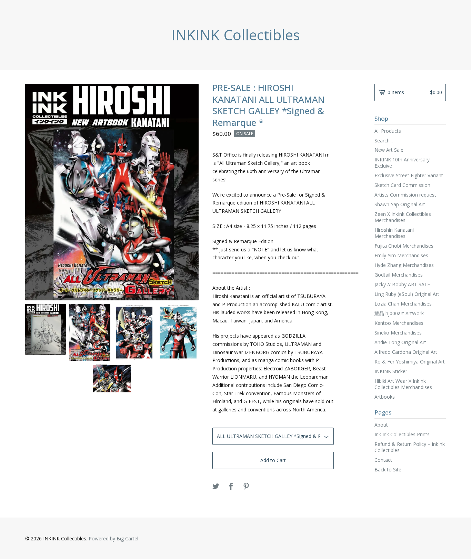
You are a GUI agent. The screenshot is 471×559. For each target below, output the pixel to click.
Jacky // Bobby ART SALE (402, 284)
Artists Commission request (405, 194)
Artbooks (384, 396)
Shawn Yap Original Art (399, 204)
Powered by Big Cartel (113, 538)
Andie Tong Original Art (400, 342)
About (381, 424)
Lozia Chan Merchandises (403, 303)
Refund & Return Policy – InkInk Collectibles (409, 447)
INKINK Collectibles (235, 35)
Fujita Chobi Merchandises (403, 245)
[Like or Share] (231, 486)
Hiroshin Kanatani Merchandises (394, 233)
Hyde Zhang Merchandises (404, 265)
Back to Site (387, 469)
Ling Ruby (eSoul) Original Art (406, 294)
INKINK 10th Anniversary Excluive (402, 162)
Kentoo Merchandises (398, 323)
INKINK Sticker (390, 371)
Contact (383, 460)
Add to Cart (273, 460)
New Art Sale (388, 150)
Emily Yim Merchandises (401, 255)
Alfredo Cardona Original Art (405, 352)
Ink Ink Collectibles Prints (402, 434)
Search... (383, 140)
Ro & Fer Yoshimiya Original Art (409, 361)
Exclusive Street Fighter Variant (408, 175)
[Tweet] (215, 486)
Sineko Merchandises (398, 332)
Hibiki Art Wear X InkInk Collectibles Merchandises (403, 384)
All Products (387, 131)
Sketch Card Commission (402, 185)
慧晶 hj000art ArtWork (399, 313)
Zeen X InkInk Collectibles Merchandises (402, 217)
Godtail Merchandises (398, 274)
